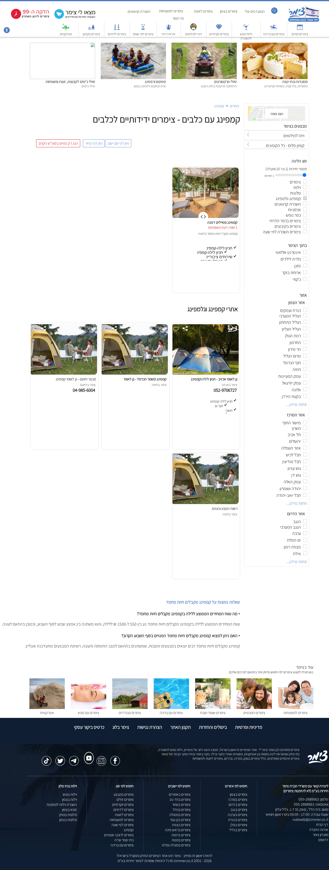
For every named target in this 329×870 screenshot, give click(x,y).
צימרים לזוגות (203, 11)
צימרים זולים (125, 799)
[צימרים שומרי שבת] (212, 707)
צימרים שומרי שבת (212, 712)
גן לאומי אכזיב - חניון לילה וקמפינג (214, 379)
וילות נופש (70, 794)
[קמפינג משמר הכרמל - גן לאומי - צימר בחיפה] (134, 373)
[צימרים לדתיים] (116, 29)
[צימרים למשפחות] (295, 707)
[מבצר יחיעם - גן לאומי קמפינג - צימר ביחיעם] (63, 373)
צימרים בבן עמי (180, 819)
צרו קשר (178, 18)
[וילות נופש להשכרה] (246, 29)
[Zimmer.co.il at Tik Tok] (46, 758)
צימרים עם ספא (88, 712)
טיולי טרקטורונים (225, 81)
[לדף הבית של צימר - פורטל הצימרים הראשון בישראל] (317, 762)
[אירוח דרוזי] (168, 29)
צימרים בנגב (238, 809)
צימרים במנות (181, 840)
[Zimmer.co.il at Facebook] (115, 758)
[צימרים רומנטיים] (254, 707)
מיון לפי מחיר (93, 143)
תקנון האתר (180, 727)
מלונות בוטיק (68, 814)
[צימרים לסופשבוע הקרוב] (26, 17)
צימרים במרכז (237, 799)
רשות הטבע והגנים (224, 508)
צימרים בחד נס (180, 799)
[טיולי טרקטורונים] (204, 45)
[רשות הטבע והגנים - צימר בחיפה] (205, 502)
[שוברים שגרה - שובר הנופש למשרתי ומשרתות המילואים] (193, 29)
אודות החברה (318, 829)
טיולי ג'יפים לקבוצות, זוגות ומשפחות (70, 81)
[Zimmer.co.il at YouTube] (87, 753)
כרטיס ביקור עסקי (89, 727)
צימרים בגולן (238, 824)
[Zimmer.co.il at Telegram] (74, 758)
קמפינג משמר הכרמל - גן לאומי (145, 379)
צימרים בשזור (181, 804)
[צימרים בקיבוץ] (91, 29)
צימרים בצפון (228, 11)
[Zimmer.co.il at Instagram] (101, 758)
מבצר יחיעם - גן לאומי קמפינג (76, 379)
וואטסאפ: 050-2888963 (311, 804)
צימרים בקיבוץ (91, 34)
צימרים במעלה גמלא (176, 845)
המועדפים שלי (255, 11)
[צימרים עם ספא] (88, 707)
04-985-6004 (85, 390)
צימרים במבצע (124, 794)
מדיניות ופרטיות (248, 727)
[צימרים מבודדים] (130, 707)
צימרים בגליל (238, 829)
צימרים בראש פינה (178, 829)
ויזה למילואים (193, 34)
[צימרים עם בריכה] (273, 29)
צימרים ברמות (181, 834)
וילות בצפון (69, 799)
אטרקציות (66, 34)
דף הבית (322, 824)
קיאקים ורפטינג (155, 81)
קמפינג (219, 105)
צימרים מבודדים (130, 712)
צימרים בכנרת (237, 819)
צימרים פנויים (300, 34)
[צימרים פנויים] (299, 29)
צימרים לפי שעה (123, 824)
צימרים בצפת (181, 824)
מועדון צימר (320, 834)
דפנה (201, 233)
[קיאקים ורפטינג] (133, 45)
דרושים (323, 839)
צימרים (234, 105)
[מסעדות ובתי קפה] (275, 45)
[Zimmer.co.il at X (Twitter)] (60, 758)
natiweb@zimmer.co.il (310, 819)
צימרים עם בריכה (273, 34)
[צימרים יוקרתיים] (219, 29)
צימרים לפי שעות (143, 34)
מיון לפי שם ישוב (118, 143)
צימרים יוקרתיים (219, 34)
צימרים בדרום (238, 804)
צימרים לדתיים (117, 34)
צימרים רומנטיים (254, 712)
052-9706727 (226, 390)
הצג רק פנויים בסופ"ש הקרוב (58, 143)
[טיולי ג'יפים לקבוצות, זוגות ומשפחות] (62, 45)
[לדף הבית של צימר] (304, 21)
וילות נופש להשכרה (246, 36)
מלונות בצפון (68, 819)
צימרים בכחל (182, 809)
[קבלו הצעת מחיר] (72, 18)
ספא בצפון (69, 809)
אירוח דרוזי (168, 34)
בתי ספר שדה (124, 840)
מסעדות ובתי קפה (295, 81)
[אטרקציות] (65, 29)
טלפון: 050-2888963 (313, 799)
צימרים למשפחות (171, 10)
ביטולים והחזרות (213, 727)
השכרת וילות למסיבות (61, 804)
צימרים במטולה (180, 814)
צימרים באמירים (180, 794)
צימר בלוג (120, 727)
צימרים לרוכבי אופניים (119, 834)
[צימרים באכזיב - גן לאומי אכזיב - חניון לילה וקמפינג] (205, 373)
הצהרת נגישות (149, 727)
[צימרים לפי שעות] (143, 29)
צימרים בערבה (237, 814)
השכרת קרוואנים (139, 11)
